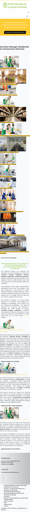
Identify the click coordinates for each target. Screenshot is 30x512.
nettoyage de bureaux (21, 276)
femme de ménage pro (13, 340)
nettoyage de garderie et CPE (8, 440)
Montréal (3, 278)
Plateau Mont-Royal (24, 381)
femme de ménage (24, 387)
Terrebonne (9, 354)
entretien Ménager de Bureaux (20, 439)
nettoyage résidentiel (7, 293)
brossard (7, 356)
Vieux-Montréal (16, 384)
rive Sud (8, 384)
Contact (6, 505)
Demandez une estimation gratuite (15, 32)
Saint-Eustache (18, 354)
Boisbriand (27, 354)
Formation (7, 496)
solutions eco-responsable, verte (10, 303)
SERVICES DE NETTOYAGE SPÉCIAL (10, 449)
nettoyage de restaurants (23, 440)
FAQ (5, 502)
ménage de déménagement (13, 437)
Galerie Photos (8, 504)
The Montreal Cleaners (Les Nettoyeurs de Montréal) (14, 335)
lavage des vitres (14, 442)
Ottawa (9, 280)
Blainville (2, 341)
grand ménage (20, 379)
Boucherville (10, 341)
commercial (17, 293)
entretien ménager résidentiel (12, 274)
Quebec (20, 280)
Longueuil (10, 278)
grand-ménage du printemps (21, 397)
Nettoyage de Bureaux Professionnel (14, 493)
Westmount (3, 382)
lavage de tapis (4, 442)
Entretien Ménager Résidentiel (12, 491)
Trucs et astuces (8, 501)
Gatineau (3, 280)
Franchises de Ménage (10, 494)
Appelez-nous (3, 358)
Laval (14, 278)
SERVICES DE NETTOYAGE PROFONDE (11, 405)
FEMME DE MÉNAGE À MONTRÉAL (10, 361)
